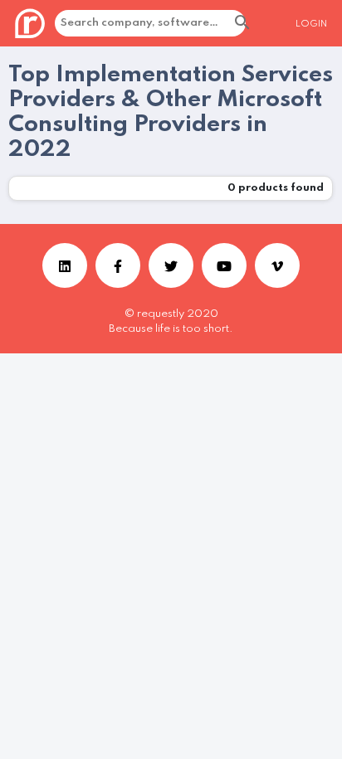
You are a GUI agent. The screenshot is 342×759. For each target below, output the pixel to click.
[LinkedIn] (65, 265)
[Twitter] (171, 265)
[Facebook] (118, 265)
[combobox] (192, 23)
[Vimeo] (277, 265)
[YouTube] (224, 265)
